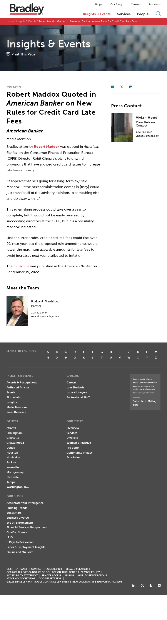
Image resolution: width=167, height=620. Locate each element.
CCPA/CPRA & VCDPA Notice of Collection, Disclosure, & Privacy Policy (53, 572)
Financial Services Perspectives (27, 527)
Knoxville (13, 467)
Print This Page (23, 54)
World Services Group (92, 575)
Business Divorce (18, 517)
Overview (73, 428)
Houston (12, 452)
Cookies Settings (50, 578)
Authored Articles (18, 387)
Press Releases (16, 412)
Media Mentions (17, 407)
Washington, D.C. (18, 487)
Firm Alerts (14, 397)
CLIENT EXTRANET (17, 569)
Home (10, 21)
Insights (12, 402)
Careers (135, 4)
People (143, 14)
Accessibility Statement (22, 575)
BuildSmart (14, 512)
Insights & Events (96, 14)
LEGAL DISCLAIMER (77, 569)
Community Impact (79, 452)
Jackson (12, 462)
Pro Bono (73, 447)
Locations (154, 4)
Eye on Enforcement (20, 522)
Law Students (75, 387)
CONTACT (37, 569)
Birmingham (15, 433)
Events (11, 392)
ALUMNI (69, 575)
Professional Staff (78, 397)
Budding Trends (17, 508)
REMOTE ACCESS (51, 575)
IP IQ (10, 537)
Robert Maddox (46, 146)
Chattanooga (15, 442)
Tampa (11, 482)
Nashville (13, 477)
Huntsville (13, 457)
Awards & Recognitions (22, 382)
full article (21, 266)
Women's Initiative (79, 442)
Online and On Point (20, 552)
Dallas (11, 447)
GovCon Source (17, 532)
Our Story (116, 4)
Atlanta (11, 428)
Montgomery (15, 472)
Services (123, 14)
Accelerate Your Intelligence (25, 503)
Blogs (98, 4)
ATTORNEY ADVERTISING (21, 578)
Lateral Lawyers (77, 392)
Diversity (72, 437)
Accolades (73, 457)
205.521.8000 (54, 569)
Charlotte (13, 437)
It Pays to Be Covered (20, 542)
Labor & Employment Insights (26, 547)
